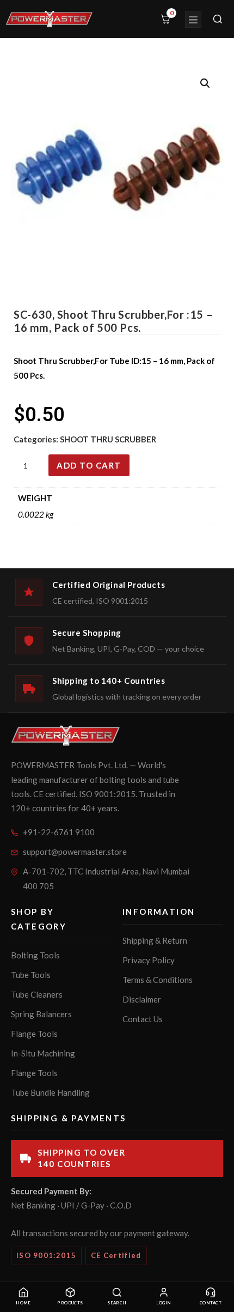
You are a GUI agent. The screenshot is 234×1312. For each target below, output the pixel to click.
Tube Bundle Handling (50, 1092)
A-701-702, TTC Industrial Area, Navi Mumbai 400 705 (106, 878)
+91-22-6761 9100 (59, 832)
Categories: (37, 439)
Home (23, 1303)
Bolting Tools (35, 955)
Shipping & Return (154, 940)
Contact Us (142, 1019)
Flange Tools (34, 1033)
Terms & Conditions (157, 980)
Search (117, 1303)
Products (70, 1303)
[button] (205, 83)
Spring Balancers (41, 1014)
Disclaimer (141, 999)
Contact (210, 1303)
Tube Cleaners (37, 994)
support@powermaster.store (75, 852)
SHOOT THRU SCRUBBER (108, 439)
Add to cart (89, 465)
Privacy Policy (148, 960)
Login (163, 1303)
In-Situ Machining (43, 1053)
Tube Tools (31, 975)
